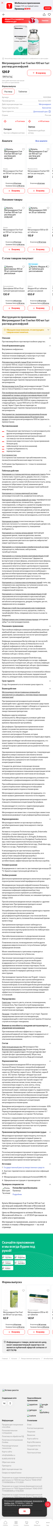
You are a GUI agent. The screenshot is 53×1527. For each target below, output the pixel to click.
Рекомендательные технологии (10, 1447)
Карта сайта (7, 1451)
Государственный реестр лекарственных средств (24, 1167)
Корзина (26, 1525)
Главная (5, 1525)
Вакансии (31, 1435)
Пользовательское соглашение (9, 1431)
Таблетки (22, 91)
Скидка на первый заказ (11, 1473)
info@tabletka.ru (8, 1455)
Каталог (16, 1525)
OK (24, 1511)
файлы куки (9, 1503)
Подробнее (17, 1194)
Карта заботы (32, 1438)
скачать (47, 8)
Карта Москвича (34, 1442)
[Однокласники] (10, 1403)
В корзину (41, 73)
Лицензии (31, 1431)
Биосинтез (46, 108)
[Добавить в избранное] (23, 149)
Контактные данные (35, 1428)
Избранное (37, 1525)
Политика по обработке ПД (13, 1436)
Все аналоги (41, 141)
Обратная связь (8, 1462)
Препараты (6, 1466)
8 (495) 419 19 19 (8, 1458)
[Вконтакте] (4, 1403)
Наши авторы (32, 1449)
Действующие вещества (12, 1469)
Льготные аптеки (34, 1452)
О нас (29, 1424)
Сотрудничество (34, 1445)
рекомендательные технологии (28, 1501)
